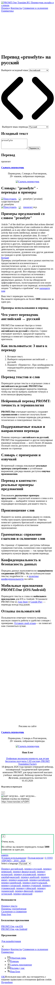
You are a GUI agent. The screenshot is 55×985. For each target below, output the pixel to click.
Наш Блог (15, 971)
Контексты (16, 8)
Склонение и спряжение (14, 911)
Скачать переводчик (12, 167)
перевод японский (22, 893)
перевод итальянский (25, 874)
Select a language (9, 863)
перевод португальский (34, 882)
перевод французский (24, 871)
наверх (4, 855)
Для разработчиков (11, 941)
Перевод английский (12, 869)
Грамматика (7, 11)
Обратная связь (18, 958)
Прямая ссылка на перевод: (15, 798)
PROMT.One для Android (14, 929)
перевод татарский (11, 885)
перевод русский (33, 869)
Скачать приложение (21, 964)
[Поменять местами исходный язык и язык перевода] (27, 124)
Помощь (14, 961)
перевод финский (24, 891)
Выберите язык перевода (15, 126)
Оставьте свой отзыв (25, 623)
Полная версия (35, 858)
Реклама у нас (17, 968)
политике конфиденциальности (20, 577)
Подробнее (7, 982)
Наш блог (6, 914)
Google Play (36, 601)
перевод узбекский (26, 888)
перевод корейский (11, 882)
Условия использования (13, 858)
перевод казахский (18, 880)
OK (3, 976)
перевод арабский (30, 877)
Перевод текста (9, 906)
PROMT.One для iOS (12, 926)
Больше (5, 257)
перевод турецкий (31, 885)
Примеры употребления (13, 908)
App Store (23, 601)
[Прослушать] (8, 198)
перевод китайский (39, 880)
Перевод (5, 8)
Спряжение (35, 8)
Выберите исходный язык (14, 70)
